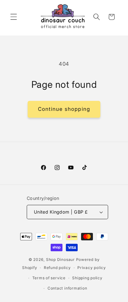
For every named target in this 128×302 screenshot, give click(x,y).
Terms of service (49, 278)
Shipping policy (87, 278)
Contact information (67, 288)
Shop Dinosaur (60, 259)
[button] (13, 16)
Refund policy (57, 267)
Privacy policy (91, 267)
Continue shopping (64, 109)
